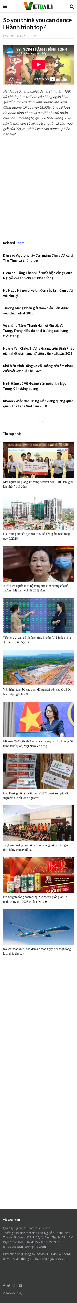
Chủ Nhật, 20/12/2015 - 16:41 (20, 36)
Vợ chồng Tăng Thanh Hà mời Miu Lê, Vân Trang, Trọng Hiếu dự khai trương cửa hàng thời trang (35, 330)
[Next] (42, 421)
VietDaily (17, 1293)
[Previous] (35, 421)
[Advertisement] (38, 186)
